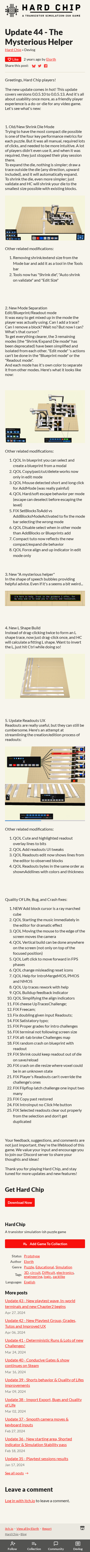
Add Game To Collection (48, 1244)
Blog (23, 1534)
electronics (65, 1273)
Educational (45, 1267)
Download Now (20, 1202)
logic (47, 1277)
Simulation (64, 1267)
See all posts (14, 1473)
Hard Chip (13, 50)
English (29, 1282)
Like (15, 59)
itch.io (9, 1528)
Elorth (51, 59)
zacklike (59, 1277)
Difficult (48, 1273)
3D (26, 1273)
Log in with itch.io (20, 1500)
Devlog (77, 1549)
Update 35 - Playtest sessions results (36, 1458)
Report (47, 1528)
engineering (33, 1277)
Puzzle (29, 1267)
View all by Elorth (27, 1528)
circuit (35, 1273)
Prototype (32, 1256)
